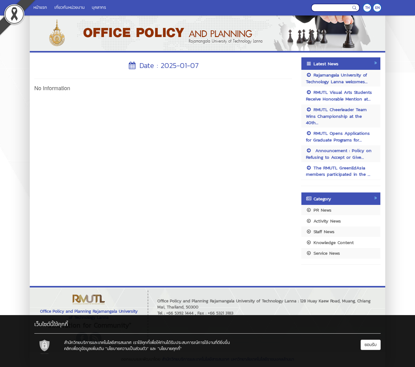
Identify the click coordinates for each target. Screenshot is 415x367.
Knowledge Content (333, 242)
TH (367, 7)
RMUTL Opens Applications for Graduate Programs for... (338, 136)
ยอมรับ (371, 345)
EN (377, 7)
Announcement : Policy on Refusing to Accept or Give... (339, 153)
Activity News (326, 220)
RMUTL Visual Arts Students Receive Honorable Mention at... (339, 95)
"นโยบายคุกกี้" (170, 348)
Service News (326, 253)
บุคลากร (99, 7)
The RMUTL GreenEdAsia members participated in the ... (338, 171)
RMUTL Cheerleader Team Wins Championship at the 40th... (336, 116)
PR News (321, 209)
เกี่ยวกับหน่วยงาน (69, 7)
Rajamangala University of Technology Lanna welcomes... (337, 78)
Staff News (323, 231)
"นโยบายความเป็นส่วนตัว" (127, 348)
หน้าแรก (40, 7)
